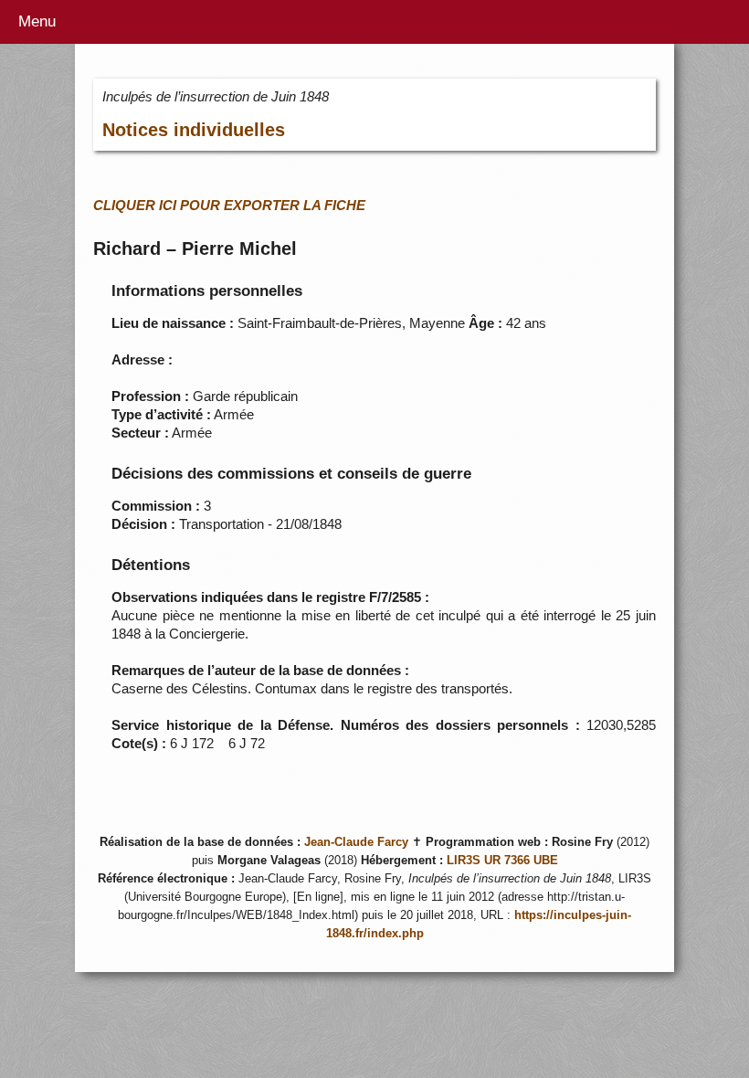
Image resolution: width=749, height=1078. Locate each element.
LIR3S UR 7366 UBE (502, 860)
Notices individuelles (193, 130)
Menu (37, 21)
